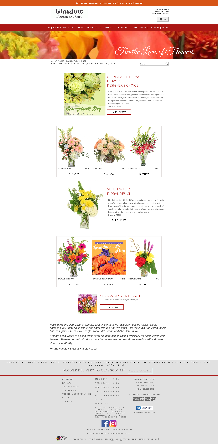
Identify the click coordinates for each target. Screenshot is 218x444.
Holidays (138, 27)
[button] (163, 19)
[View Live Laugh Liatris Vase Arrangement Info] (144, 257)
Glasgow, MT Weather (96, 433)
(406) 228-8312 (163, 13)
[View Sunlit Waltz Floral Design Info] (85, 205)
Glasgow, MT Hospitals (122, 429)
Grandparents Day (63, 27)
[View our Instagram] (112, 426)
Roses (80, 27)
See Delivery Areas (140, 370)
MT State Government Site (119, 433)
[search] (166, 63)
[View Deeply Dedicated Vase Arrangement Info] (144, 146)
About (153, 27)
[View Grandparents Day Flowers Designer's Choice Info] (85, 94)
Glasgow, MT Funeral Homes (97, 429)
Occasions (122, 27)
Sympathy (105, 27)
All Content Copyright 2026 (86, 439)
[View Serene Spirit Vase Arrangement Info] (109, 147)
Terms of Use (116, 440)
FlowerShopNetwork (110, 439)
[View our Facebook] (105, 426)
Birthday (92, 27)
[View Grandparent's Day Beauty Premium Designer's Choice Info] (109, 257)
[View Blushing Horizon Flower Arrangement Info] (74, 147)
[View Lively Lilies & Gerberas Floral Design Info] (74, 257)
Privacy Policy (130, 439)
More (165, 27)
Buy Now (119, 112)
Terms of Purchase (148, 439)
